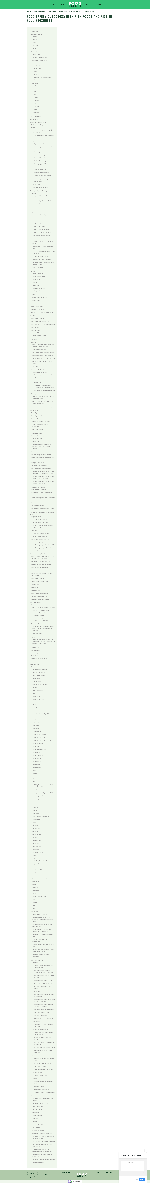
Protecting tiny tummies (38, 490)
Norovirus (35, 825)
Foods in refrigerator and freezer (41, 455)
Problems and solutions (39, 224)
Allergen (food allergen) (39, 672)
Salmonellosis (36, 882)
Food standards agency (41, 1075)
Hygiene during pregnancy (40, 519)
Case (33, 693)
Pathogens (35, 843)
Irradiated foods (37, 633)
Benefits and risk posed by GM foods (42, 312)
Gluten (34, 782)
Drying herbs (36, 279)
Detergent (35, 723)
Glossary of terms (36, 667)
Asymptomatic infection (39, 684)
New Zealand (36, 1021)
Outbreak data (36, 834)
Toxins (34, 899)
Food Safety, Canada (40, 1066)
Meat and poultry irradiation (40, 816)
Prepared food (36, 864)
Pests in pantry (35, 650)
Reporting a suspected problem (40, 413)
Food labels (33, 316)
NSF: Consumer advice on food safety (43, 1141)
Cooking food (34, 339)
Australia (35, 962)
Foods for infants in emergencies (41, 452)
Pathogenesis (36, 846)
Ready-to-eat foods (38, 870)
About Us (98, 1173)
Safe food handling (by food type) (41, 130)
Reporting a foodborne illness (40, 416)
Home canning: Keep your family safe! (43, 201)
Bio (62, 4)
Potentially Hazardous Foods (41, 861)
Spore (34, 893)
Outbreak (35, 831)
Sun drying (35, 282)
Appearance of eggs (40, 170)
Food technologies (35, 602)
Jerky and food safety (40, 291)
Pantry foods (36, 184)
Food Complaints (35, 410)
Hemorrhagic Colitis (38, 796)
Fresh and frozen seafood (40, 187)
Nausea (34, 822)
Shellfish (36, 100)
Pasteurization (36, 840)
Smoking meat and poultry (40, 297)
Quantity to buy (36, 584)
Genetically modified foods (38, 304)
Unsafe (34, 902)
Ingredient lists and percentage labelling (43, 324)
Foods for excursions (37, 503)
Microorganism (36, 819)
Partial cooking (35, 590)
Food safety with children (37, 487)
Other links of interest (37, 1130)
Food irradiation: (37, 758)
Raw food (35, 867)
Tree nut (36, 106)
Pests (34, 855)
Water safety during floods (39, 465)
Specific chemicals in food (40, 60)
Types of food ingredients (40, 333)
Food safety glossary (38, 1162)
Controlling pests (35, 647)
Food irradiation (36, 624)
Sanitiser (35, 887)
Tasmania (35, 1118)
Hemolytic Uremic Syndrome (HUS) (42, 793)
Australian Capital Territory (40, 1103)
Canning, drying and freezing (38, 191)
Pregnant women (36, 517)
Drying (33, 271)
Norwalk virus (36, 828)
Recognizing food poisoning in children (43, 508)
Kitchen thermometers (39, 349)
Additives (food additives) (40, 669)
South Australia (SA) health (42, 1012)
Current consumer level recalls (41, 421)
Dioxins (36, 72)
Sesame (36, 97)
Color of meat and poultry (41, 138)
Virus (33, 908)
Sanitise (34, 884)
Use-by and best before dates (40, 321)
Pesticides (35, 113)
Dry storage (36, 728)
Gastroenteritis (37, 776)
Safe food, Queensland (40, 1015)
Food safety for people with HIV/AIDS (43, 545)
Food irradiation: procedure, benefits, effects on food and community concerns (43, 628)
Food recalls (34, 419)
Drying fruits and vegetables (41, 276)
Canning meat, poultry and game (42, 215)
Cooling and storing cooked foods (42, 355)
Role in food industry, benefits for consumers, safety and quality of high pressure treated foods (43, 642)
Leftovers (35, 366)
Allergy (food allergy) (38, 675)
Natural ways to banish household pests (43, 661)
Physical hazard (37, 858)
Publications (35, 912)
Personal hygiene (37, 852)
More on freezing (37, 267)
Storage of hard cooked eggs (42, 175)
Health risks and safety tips (40, 533)
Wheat (36, 109)
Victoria (34, 1121)
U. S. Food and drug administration (44, 1047)
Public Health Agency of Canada (43, 1069)
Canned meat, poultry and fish (43, 232)
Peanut (36, 94)
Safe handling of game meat (39, 581)
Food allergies (35, 327)
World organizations (38, 1086)
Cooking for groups (37, 394)
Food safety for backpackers (40, 567)
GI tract (34, 779)
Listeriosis (35, 813)
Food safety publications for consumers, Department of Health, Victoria (43, 919)
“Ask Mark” (98, 4)
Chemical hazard (37, 702)
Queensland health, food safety (43, 1018)
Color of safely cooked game (39, 593)
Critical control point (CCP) (40, 714)
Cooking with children (37, 506)
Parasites (35, 45)
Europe (34, 1078)
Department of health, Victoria (43, 980)
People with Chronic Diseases (40, 539)
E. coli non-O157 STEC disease (41, 740)
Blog (88, 4)
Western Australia (37, 1124)
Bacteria (34, 36)
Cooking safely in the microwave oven (43, 607)
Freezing (33, 239)
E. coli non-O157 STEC (39, 737)
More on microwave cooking (40, 610)
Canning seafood (37, 218)
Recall (34, 873)
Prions (34, 48)
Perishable (35, 849)
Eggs (34, 141)
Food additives (35, 330)
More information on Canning (41, 235)
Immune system (37, 799)
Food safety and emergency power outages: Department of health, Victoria (43, 446)
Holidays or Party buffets (38, 370)
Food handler (36, 752)
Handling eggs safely (40, 164)
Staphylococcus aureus (39, 896)
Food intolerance (37, 755)
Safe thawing (35, 587)
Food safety (36, 764)
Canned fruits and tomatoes (42, 229)
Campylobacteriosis (38, 699)
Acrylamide (37, 66)
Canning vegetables (38, 207)
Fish (35, 88)
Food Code (35, 746)
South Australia (37, 1115)
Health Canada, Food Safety (42, 1063)
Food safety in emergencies (39, 436)
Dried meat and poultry (39, 288)
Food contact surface (39, 749)
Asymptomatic (36, 681)
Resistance (35, 876)
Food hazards (34, 31)
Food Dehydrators (37, 273)
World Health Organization (41, 1089)
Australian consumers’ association (42, 1133)
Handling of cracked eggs (41, 172)
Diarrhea (34, 720)
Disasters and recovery (37, 433)
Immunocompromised (38, 802)
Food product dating (37, 318)
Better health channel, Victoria (43, 983)
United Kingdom (37, 1072)
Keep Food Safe (39, 12)
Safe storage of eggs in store (43, 155)
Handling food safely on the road (41, 564)
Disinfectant (36, 726)
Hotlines (33, 1096)
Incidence (35, 805)
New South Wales (37, 438)
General (33, 342)
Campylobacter (37, 696)
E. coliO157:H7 (36, 731)
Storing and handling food (38, 122)
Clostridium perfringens (39, 705)
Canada (34, 1056)
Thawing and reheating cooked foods (43, 358)
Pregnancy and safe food (40, 522)
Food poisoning (37, 761)
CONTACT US (108, 1173)
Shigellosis (35, 890)
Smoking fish (36, 300)
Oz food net (37, 991)
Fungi (34, 42)
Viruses (34, 39)
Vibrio (34, 905)
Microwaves (34, 605)
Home (55, 4)
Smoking (33, 295)
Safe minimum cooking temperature (43, 352)
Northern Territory (37, 1109)
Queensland (35, 441)
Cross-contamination (38, 717)
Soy (35, 103)
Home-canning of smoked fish (41, 221)
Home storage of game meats (40, 599)
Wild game (33, 571)
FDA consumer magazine (39, 914)
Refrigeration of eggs (40, 161)
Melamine (36, 74)
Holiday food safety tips (39, 372)
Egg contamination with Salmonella (44, 144)
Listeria (34, 810)
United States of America (40, 1029)
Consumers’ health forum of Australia (43, 1159)
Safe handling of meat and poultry (44, 135)
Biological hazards (36, 34)
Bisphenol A (37, 69)
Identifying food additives (40, 336)
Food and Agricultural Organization (44, 1092)
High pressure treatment (38, 637)
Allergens (35, 83)
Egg (35, 85)
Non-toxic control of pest (39, 658)
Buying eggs (37, 152)
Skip (136, 1179)
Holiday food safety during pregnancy (43, 390)
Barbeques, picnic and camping (40, 561)
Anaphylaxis (36, 678)
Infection (35, 808)
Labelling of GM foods (37, 309)
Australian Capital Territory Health (44, 1009)
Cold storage (36, 708)
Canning (33, 193)
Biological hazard (37, 690)
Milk (35, 91)
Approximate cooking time (39, 596)
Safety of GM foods (37, 306)
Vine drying (35, 285)
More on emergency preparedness (41, 468)
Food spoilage (34, 119)
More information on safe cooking (41, 407)
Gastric (34, 773)
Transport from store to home (43, 158)
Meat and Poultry (37, 132)
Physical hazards (36, 116)
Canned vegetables (39, 226)
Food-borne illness (38, 743)
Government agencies (37, 960)
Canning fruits (36, 204)
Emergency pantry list (37, 463)
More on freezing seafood (41, 256)
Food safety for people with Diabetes (43, 542)
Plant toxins (36, 54)
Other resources (34, 664)
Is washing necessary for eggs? (43, 167)
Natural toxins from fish (39, 57)
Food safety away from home (39, 554)
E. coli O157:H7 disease (39, 734)
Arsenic (36, 63)
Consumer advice (37, 429)
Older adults (34, 530)
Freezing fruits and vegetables (41, 259)
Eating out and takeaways (40, 536)
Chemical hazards (36, 52)
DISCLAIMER (65, 1173)
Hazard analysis (37, 790)
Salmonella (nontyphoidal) (40, 879)
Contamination (36, 711)
